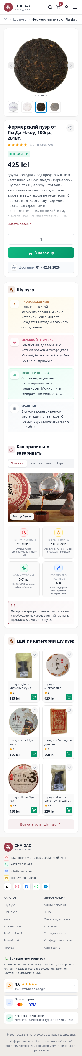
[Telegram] (46, 886)
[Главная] (5, 19)
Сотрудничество (55, 933)
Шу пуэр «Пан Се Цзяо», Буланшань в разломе (58, 799)
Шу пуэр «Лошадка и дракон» (58, 742)
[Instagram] (17, 886)
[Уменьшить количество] (13, 239)
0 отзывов (45, 145)
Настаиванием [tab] (41, 463)
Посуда (9, 948)
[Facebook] (27, 886)
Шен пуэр (10, 912)
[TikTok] (7, 886)
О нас (47, 912)
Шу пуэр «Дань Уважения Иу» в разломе (20, 686)
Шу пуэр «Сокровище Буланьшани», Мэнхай (54, 686)
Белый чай (11, 940)
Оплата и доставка (57, 919)
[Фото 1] (13, 107)
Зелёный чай (13, 933)
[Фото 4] (55, 107)
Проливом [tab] (18, 463)
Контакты (50, 926)
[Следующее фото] (70, 65)
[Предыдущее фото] (11, 65)
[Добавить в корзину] (34, 697)
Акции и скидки (55, 905)
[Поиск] (50, 7)
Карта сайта (52, 948)
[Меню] (74, 7)
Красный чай (13, 926)
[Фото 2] (27, 107)
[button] (66, 7)
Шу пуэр (19, 19)
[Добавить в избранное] (70, 128)
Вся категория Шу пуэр (38, 824)
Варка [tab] (61, 463)
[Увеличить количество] (69, 239)
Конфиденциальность (59, 940)
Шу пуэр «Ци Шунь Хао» (22, 742)
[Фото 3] (41, 107)
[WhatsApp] (36, 886)
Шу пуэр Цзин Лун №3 (22, 799)
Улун (7, 919)
